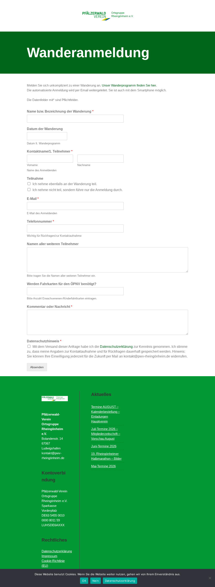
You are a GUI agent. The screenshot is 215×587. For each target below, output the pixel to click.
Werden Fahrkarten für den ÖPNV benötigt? (61, 284)
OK (84, 580)
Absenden (37, 367)
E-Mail (33, 199)
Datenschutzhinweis (44, 341)
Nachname (83, 165)
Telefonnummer (40, 221)
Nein (95, 580)
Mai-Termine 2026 (103, 466)
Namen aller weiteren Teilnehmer (53, 244)
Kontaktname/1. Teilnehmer (49, 151)
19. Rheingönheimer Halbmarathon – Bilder (106, 456)
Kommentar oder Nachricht (49, 306)
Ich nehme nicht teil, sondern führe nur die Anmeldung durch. (78, 190)
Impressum (49, 556)
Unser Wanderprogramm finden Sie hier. (129, 85)
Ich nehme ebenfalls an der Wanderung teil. (65, 184)
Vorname (32, 165)
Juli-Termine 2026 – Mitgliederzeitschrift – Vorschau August (105, 433)
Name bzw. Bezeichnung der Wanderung (60, 111)
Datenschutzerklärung (117, 346)
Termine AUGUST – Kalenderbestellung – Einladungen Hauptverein (105, 414)
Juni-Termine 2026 (103, 446)
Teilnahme (35, 178)
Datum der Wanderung (45, 129)
